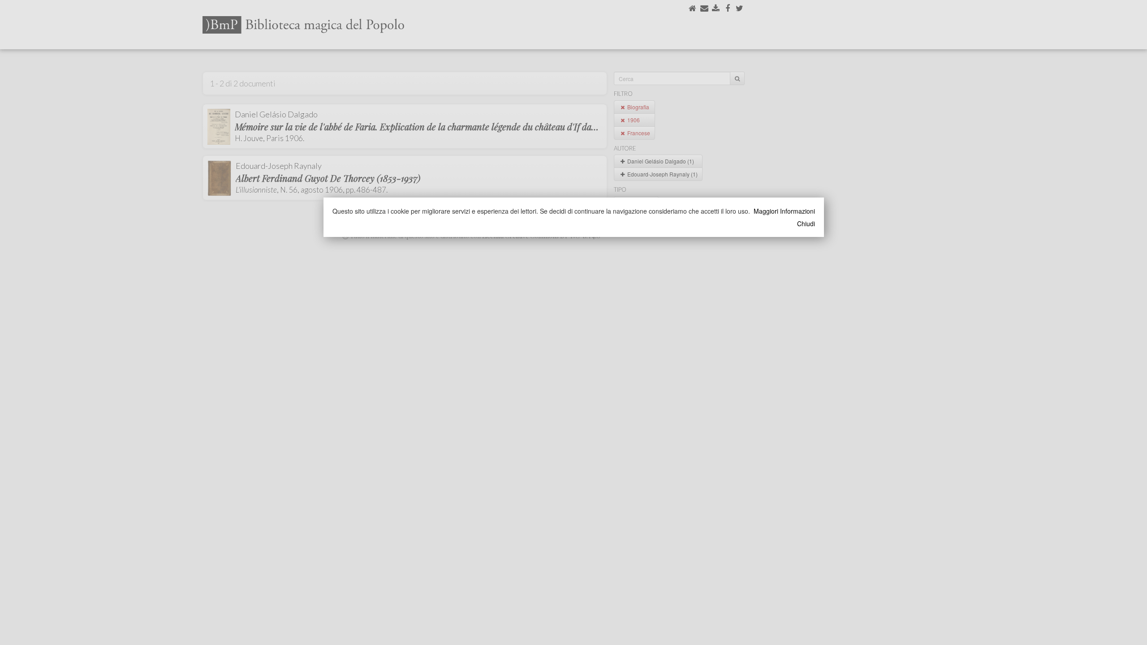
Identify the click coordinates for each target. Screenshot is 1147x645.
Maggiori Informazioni (784, 210)
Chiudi (806, 223)
